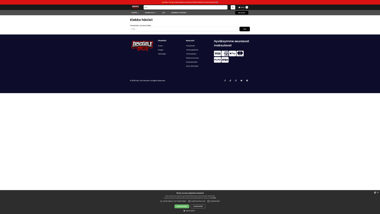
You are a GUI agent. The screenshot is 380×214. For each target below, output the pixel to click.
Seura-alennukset (192, 66)
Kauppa (135, 13)
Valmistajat (150, 13)
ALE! (163, 13)
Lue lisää (213, 198)
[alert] (190, 202)
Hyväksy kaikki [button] (182, 206)
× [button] (378, 192)
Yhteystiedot (190, 46)
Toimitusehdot (191, 54)
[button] (161, 201)
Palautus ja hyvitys (192, 58)
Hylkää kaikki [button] (198, 206)
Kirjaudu (241, 13)
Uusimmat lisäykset (179, 13)
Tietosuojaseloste (192, 50)
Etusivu (160, 46)
